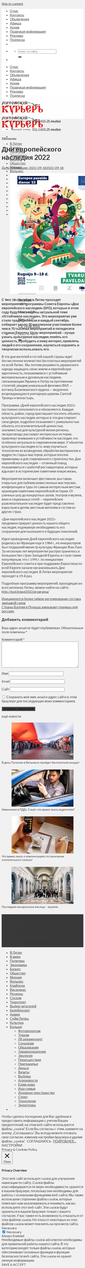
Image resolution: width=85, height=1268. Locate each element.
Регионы (16, 994)
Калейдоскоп (20, 1010)
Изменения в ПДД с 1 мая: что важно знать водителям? (38, 809)
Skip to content (12, 4)
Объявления (19, 19)
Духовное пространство (36, 1093)
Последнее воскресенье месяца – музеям (30, 906)
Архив (14, 27)
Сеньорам (26, 1043)
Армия (15, 1014)
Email (5, 681)
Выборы (24, 1076)
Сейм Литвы (19, 1018)
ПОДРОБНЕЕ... (64, 1141)
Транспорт (18, 1002)
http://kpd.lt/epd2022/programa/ (25, 591)
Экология (25, 1056)
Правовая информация (28, 31)
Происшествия (29, 1060)
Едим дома (26, 1084)
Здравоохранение (32, 1051)
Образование (28, 1047)
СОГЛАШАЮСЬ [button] (39, 1141)
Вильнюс (17, 171)
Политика (17, 961)
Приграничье (28, 1064)
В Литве (16, 144)
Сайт (5, 689)
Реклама (16, 36)
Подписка (17, 40)
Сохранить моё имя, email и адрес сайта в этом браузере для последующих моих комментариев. (39, 699)
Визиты (24, 1072)
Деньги (23, 1068)
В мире (15, 957)
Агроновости (28, 1080)
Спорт (23, 1097)
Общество (18, 163)
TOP (4, 138)
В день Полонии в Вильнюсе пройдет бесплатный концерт (40, 762)
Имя (5, 673)
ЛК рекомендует (30, 1039)
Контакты (17, 15)
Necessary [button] (9, 1228)
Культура (11, 138)
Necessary (13, 1232)
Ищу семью (26, 1089)
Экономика (18, 965)
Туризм (23, 1035)
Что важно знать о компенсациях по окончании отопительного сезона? (33, 857)
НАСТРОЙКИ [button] (12, 1145)
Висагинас (18, 990)
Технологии (27, 1101)
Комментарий (13, 639)
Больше (16, 1027)
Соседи (15, 998)
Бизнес (15, 969)
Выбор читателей (23, 1006)
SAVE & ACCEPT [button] (14, 1264)
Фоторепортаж (29, 1031)
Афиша (15, 23)
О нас (14, 11)
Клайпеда (17, 985)
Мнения (16, 977)
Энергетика (27, 1105)
